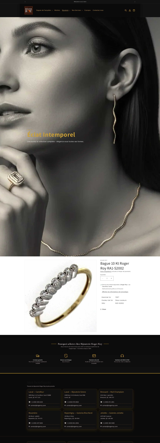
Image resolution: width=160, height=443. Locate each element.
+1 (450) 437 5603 (36, 423)
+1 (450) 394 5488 (107, 423)
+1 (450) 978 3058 (71, 402)
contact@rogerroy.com (37, 405)
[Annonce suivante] (135, 2)
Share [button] (104, 309)
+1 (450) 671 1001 (107, 402)
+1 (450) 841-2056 (71, 423)
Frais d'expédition (105, 271)
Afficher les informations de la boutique (115, 292)
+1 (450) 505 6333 (36, 402)
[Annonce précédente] (25, 2)
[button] (44, 10)
